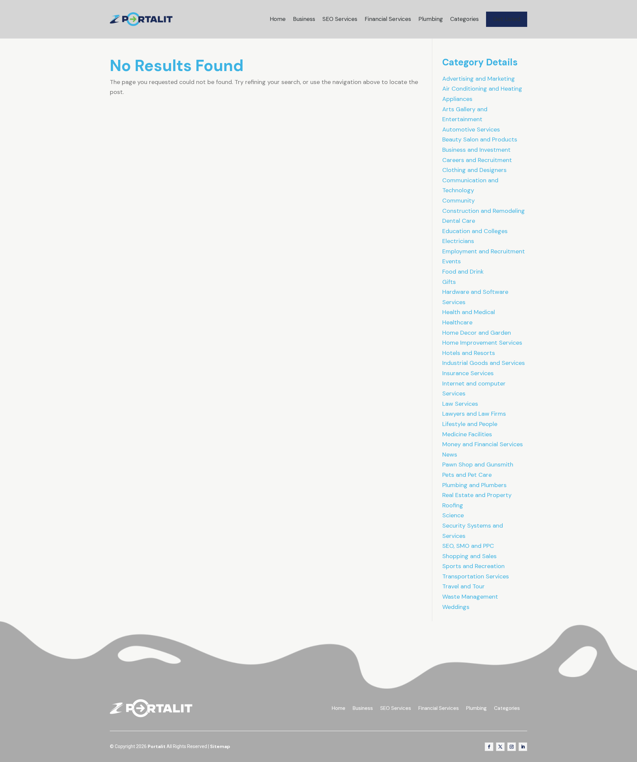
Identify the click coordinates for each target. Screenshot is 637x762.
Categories (464, 19)
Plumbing (430, 19)
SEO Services (339, 19)
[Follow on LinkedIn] (523, 746)
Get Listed (506, 19)
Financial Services (388, 19)
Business (304, 19)
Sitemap (220, 746)
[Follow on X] (500, 746)
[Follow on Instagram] (511, 746)
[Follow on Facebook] (489, 746)
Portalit (157, 746)
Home (278, 19)
